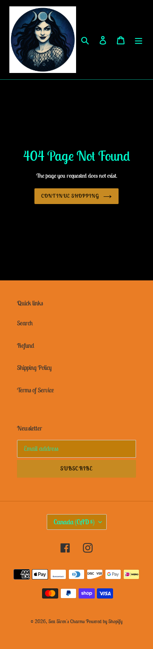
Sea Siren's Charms (66, 621)
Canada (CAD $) (74, 522)
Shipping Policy (34, 368)
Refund (25, 345)
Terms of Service (35, 390)
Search (25, 323)
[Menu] (138, 40)
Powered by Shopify (104, 621)
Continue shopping (70, 196)
